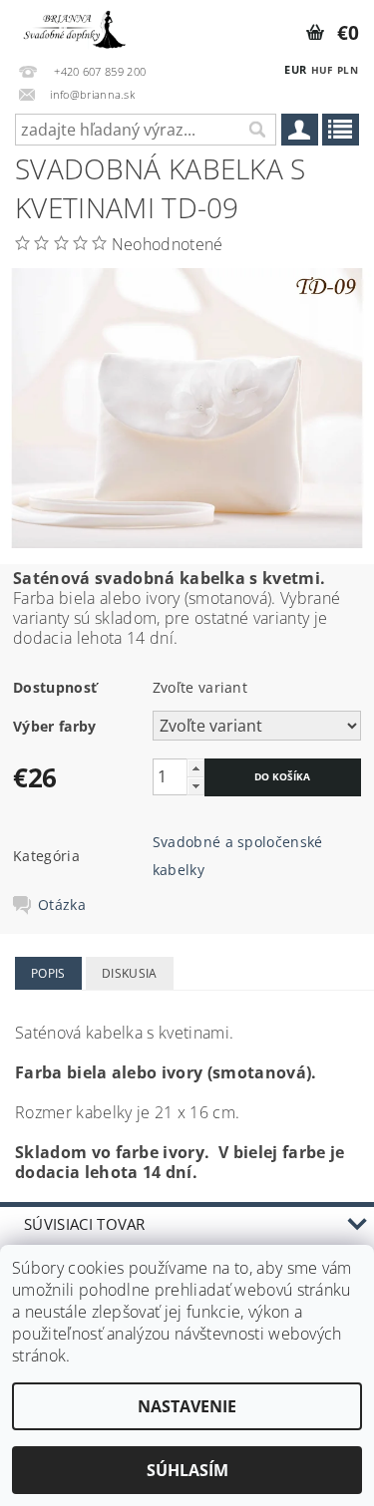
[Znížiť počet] (195, 785)
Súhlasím (187, 1470)
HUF (322, 70)
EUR (295, 69)
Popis (48, 973)
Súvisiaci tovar (85, 1224)
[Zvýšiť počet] (195, 767)
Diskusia (130, 973)
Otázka (62, 905)
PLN (347, 70)
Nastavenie (187, 1406)
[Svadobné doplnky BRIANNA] (73, 26)
